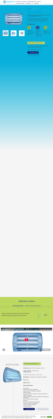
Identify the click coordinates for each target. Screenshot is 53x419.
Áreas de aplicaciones (31, 1)
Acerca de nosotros (20, 3)
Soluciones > (29, 8)
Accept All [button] (49, 416)
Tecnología (24, 1)
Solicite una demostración (33, 54)
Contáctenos (28, 3)
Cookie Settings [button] (43, 416)
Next (25, 33)
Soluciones (18, 1)
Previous (2, 33)
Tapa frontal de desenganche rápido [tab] (33, 305)
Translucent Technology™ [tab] (17, 305)
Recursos (39, 1)
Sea (32, 3)
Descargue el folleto (34, 52)
